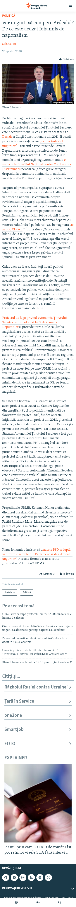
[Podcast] (16, 902)
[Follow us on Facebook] (5, 877)
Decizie (7, 137)
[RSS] (31, 877)
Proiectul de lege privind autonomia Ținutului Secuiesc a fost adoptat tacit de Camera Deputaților (34, 322)
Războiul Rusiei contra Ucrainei (36, 687)
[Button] (66, 59)
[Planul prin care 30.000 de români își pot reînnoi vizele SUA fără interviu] (38, 803)
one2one (13, 715)
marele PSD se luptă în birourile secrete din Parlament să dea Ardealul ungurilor (37, 554)
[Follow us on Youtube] (14, 877)
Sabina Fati (9, 44)
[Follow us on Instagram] (22, 877)
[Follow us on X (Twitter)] (48, 877)
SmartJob (14, 729)
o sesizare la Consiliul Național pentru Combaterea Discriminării (36, 164)
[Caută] (59, 902)
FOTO (9, 743)
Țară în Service (19, 701)
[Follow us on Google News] (39, 877)
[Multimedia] (38, 902)
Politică (8, 16)
